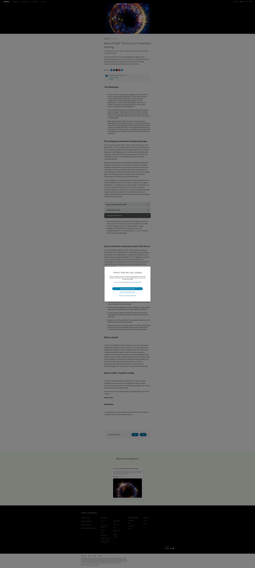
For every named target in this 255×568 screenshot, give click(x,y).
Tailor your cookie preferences (127, 295)
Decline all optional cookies (127, 292)
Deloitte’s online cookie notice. (133, 282)
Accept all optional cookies (127, 288)
